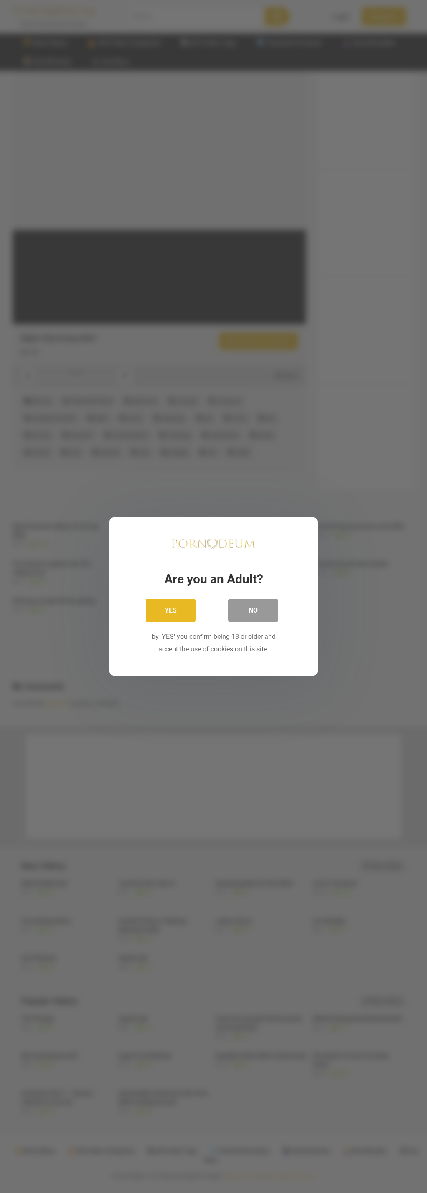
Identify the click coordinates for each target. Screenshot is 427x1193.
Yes (171, 610)
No (253, 610)
